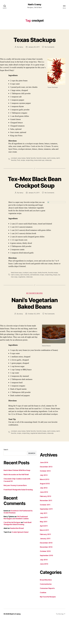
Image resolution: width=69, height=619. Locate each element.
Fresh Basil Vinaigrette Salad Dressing (18, 490)
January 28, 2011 (34, 47)
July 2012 (43, 488)
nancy (21, 47)
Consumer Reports (47, 588)
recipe (23, 160)
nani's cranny (51, 158)
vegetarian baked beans (38, 433)
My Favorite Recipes (34, 293)
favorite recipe (41, 158)
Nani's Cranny (34, 4)
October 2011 (45, 505)
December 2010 (46, 543)
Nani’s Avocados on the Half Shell (16, 474)
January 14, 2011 (34, 193)
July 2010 (44, 560)
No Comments (49, 47)
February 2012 (45, 496)
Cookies (43, 592)
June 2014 (44, 462)
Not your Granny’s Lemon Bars (15, 485)
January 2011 (45, 538)
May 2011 (43, 522)
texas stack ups (39, 160)
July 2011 (43, 513)
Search (6, 449)
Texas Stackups (34, 39)
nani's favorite (24, 275)
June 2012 (44, 492)
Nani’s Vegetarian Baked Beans (34, 303)
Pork (18, 160)
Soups (55, 275)
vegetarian (21, 277)
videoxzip (48, 160)
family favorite (31, 158)
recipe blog (29, 160)
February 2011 (45, 534)
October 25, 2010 (34, 314)
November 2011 (46, 500)
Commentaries (46, 584)
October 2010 (45, 551)
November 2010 (46, 547)
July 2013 (44, 475)
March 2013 (44, 479)
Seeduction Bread (17, 528)
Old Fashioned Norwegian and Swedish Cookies (16, 518)
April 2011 (44, 526)
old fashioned (34, 275)
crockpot (14, 158)
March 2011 (44, 530)
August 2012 (45, 484)
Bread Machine (46, 580)
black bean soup (16, 272)
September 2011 (46, 509)
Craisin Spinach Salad (20, 532)
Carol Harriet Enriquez (12, 522)
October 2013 (45, 471)
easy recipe (21, 158)
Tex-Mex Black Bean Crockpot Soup (34, 182)
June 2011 (44, 517)
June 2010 (44, 564)
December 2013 (46, 467)
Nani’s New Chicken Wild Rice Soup (17, 470)
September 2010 (46, 555)
